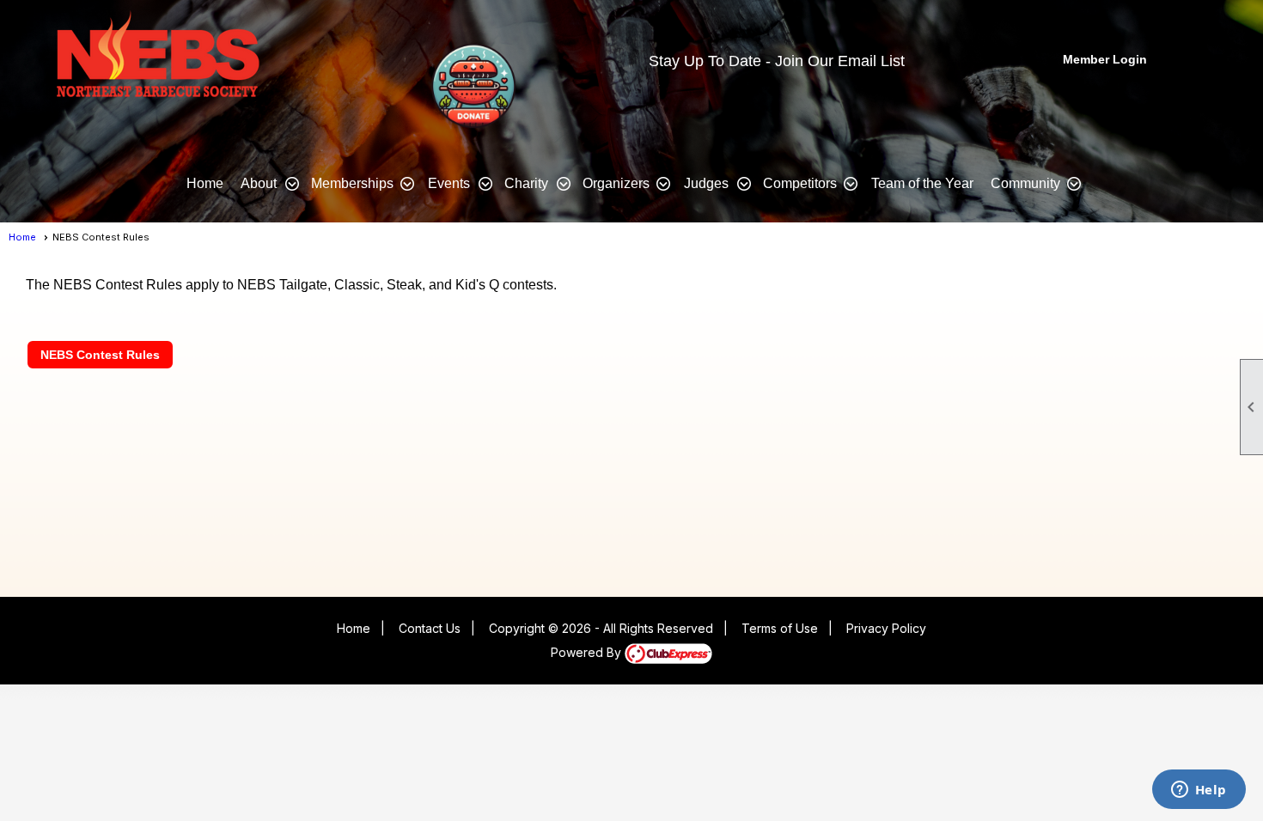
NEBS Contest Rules (100, 355)
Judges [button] (706, 183)
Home (204, 183)
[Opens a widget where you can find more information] (1198, 790)
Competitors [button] (800, 183)
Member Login (1105, 59)
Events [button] (449, 183)
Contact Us (430, 628)
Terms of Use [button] (779, 628)
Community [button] (1025, 183)
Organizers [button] (616, 183)
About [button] (259, 183)
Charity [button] (526, 183)
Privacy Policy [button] (886, 628)
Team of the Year (922, 183)
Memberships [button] (352, 183)
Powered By (588, 652)
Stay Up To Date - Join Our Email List (777, 61)
